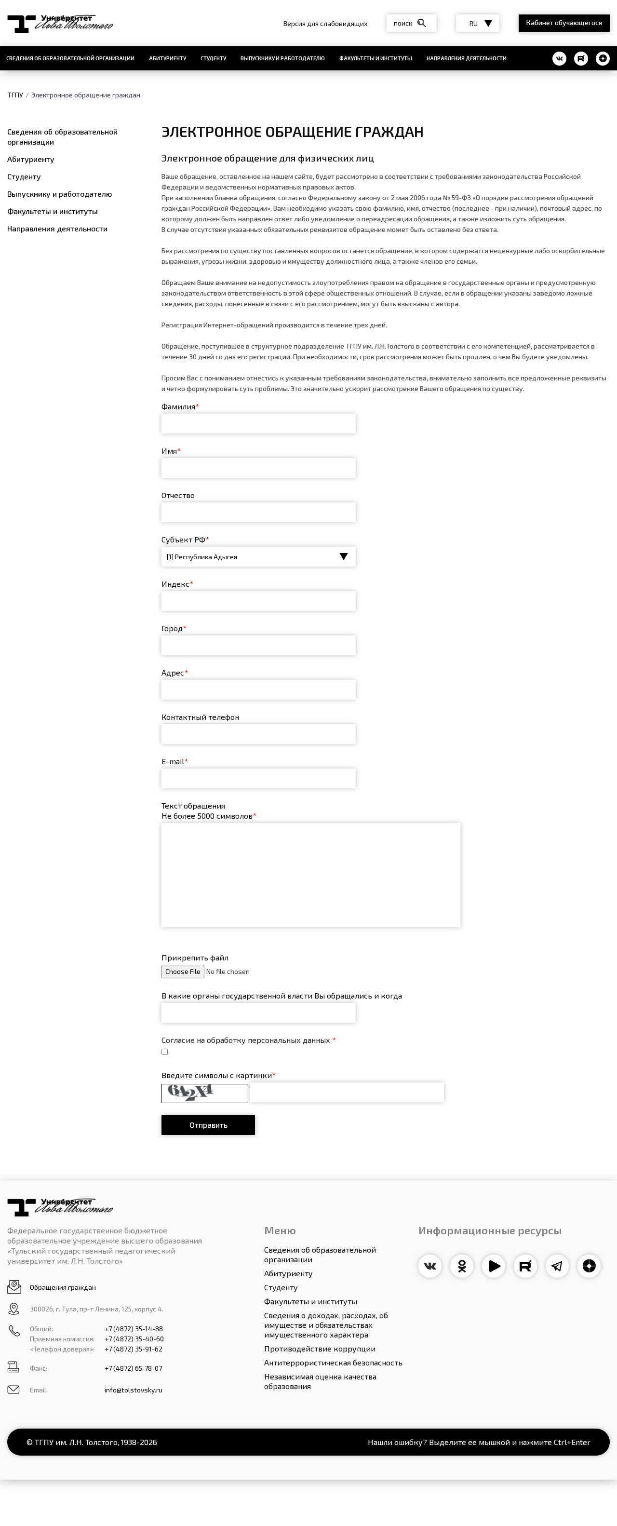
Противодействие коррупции (320, 1348)
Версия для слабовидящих (325, 23)
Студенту (213, 58)
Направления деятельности (467, 58)
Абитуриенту (167, 58)
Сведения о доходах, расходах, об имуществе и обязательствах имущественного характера (326, 1324)
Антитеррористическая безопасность (333, 1362)
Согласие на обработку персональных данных (248, 1039)
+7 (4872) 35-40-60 (134, 1339)
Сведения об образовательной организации (62, 136)
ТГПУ (15, 95)
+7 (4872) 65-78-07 (133, 1368)
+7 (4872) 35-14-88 (134, 1328)
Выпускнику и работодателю (283, 58)
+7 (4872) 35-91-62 (133, 1349)
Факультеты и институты (375, 58)
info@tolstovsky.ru (133, 1390)
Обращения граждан (63, 1287)
